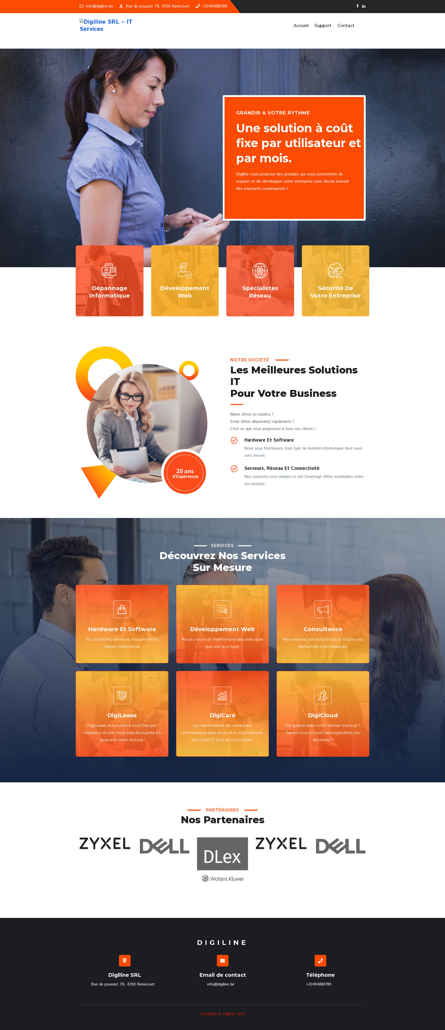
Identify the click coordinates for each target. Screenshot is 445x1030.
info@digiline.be (99, 6)
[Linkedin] (363, 6)
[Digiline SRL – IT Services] (112, 26)
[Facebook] (357, 6)
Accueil (301, 25)
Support (322, 25)
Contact (345, 25)
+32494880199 (214, 6)
